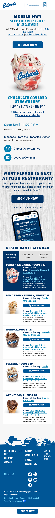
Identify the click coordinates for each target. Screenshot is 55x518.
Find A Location (33, 5)
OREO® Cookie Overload (36, 333)
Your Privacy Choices (13, 501)
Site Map (8, 498)
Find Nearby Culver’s (36, 34)
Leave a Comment (25, 157)
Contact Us (9, 473)
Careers (28, 451)
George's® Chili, (37, 277)
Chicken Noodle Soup (33, 281)
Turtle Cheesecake (35, 299)
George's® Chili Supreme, (35, 279)
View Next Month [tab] (43, 256)
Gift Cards (8, 462)
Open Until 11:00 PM (19, 125)
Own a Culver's (31, 455)
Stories (28, 459)
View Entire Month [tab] (27, 256)
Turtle (45, 366)
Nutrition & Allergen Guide (13, 453)
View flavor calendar (29, 115)
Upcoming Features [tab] (11, 256)
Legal (16, 498)
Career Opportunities (27, 148)
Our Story (8, 458)
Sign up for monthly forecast (29, 112)
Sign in (38, 207)
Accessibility (25, 498)
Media (35, 498)
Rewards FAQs (31, 463)
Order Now (27, 45)
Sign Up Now (27, 198)
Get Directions (15, 34)
